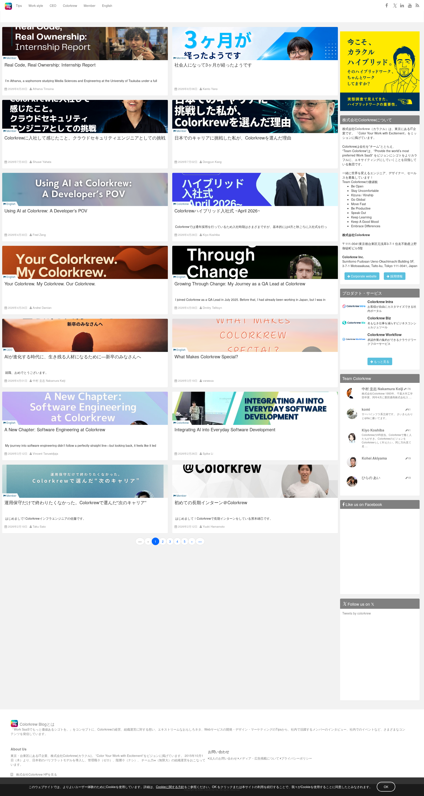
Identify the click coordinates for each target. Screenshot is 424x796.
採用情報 (396, 276)
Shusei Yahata (42, 162)
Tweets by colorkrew (356, 613)
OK (386, 787)
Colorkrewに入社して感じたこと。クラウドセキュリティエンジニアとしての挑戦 (84, 137)
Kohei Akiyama (374, 458)
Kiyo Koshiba (211, 235)
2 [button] (163, 541)
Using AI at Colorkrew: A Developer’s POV (45, 210)
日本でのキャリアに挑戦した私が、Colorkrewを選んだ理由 (232, 137)
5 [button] (185, 541)
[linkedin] (402, 5)
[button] (140, 541)
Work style (35, 5)
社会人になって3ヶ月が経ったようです (213, 64)
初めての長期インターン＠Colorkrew (210, 502)
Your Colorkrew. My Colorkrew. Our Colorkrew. (50, 283)
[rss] (417, 5)
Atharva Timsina (43, 89)
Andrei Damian (42, 307)
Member (89, 5)
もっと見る (381, 361)
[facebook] (386, 5)
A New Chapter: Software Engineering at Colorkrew (54, 429)
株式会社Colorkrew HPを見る (35, 774)
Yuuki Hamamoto (214, 526)
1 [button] (155, 541)
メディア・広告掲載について (259, 758)
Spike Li (208, 453)
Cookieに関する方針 (170, 787)
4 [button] (177, 541)
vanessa (208, 380)
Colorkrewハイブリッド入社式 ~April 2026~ (217, 210)
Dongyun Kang (212, 162)
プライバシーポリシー (296, 758)
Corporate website (363, 276)
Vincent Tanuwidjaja (45, 453)
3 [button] (170, 541)
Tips (19, 5)
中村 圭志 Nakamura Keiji (49, 380)
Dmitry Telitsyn (212, 307)
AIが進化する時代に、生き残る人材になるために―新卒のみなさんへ (72, 356)
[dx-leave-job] (380, 71)
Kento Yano (210, 89)
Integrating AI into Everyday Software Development (224, 429)
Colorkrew (70, 5)
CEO (53, 5)
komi (366, 409)
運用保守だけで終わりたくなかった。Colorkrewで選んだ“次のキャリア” (75, 502)
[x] (394, 5)
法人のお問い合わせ (223, 758)
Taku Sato (39, 526)
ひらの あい (371, 477)
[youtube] (410, 5)
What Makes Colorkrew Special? (206, 356)
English (107, 5)
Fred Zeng (39, 235)
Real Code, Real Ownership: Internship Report (50, 64)
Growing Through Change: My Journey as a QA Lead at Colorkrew (239, 283)
